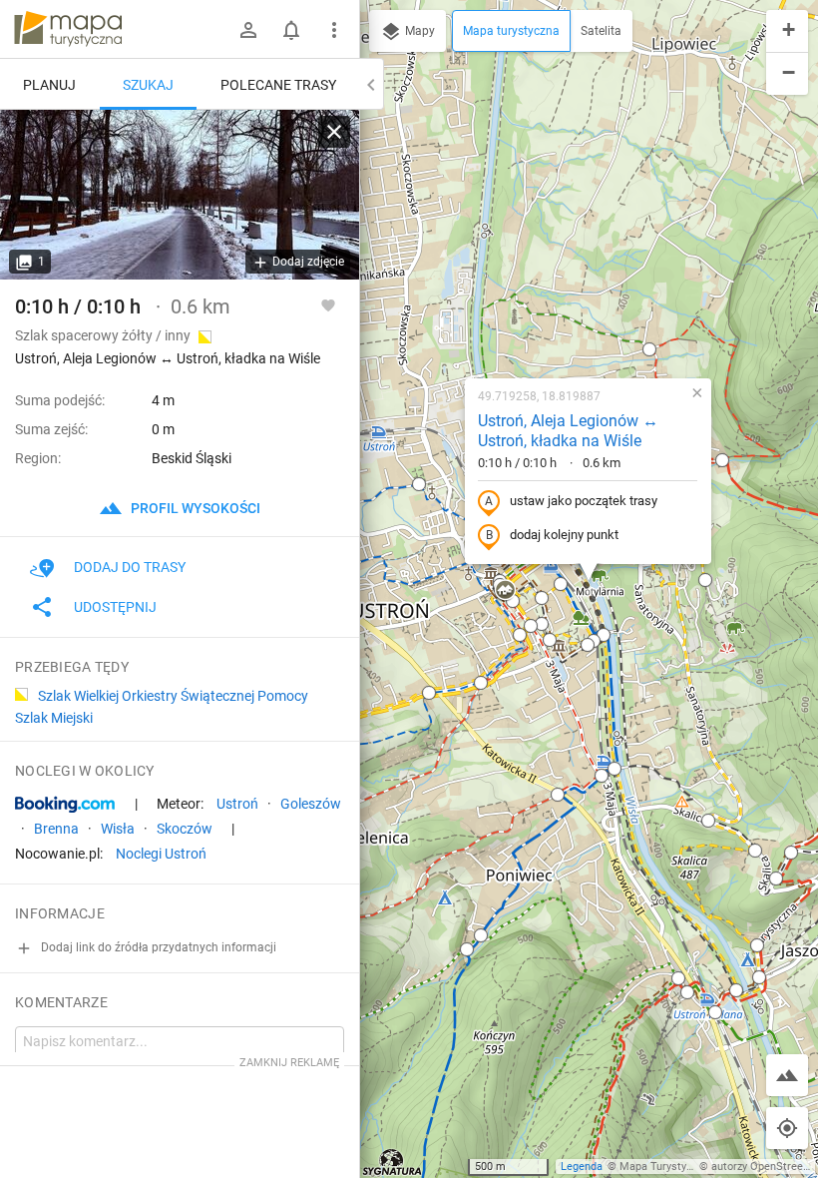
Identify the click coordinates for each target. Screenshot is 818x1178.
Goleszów (310, 804)
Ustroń (237, 804)
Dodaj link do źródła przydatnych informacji (157, 947)
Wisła (118, 829)
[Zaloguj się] (248, 30)
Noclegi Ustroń (161, 854)
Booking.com (65, 805)
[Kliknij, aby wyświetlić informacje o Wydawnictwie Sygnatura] (392, 1162)
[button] (419, 484)
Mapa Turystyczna (664, 1166)
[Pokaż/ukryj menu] (334, 30)
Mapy (418, 31)
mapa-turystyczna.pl (68, 29)
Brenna (56, 829)
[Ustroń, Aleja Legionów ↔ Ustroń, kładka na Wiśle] (179, 195)
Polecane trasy (278, 85)
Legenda (582, 1166)
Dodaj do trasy (130, 567)
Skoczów (184, 829)
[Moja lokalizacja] (787, 1128)
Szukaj (148, 85)
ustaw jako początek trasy (583, 500)
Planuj (49, 85)
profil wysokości (194, 508)
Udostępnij (115, 607)
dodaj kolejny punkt (564, 534)
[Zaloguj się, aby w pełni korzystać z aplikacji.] (328, 304)
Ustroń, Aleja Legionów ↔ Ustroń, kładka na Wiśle (568, 431)
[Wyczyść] (334, 132)
